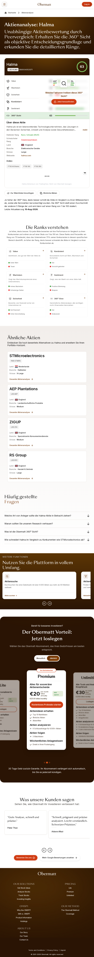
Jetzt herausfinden (65, 102)
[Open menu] (4, 4)
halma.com (26, 155)
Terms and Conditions (36, 950)
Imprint (63, 950)
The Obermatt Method (70, 910)
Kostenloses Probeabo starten (46, 704)
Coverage (70, 914)
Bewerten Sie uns (24, 858)
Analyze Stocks (24, 892)
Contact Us (23, 940)
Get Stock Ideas (23, 888)
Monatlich (40, 658)
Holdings (23, 921)
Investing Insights (24, 899)
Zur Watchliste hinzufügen (22, 193)
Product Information (24, 918)
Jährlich (53, 658)
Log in (87, 4)
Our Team (24, 936)
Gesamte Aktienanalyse (19, 379)
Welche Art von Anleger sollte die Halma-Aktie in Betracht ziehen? (37, 515)
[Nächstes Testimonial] (50, 850)
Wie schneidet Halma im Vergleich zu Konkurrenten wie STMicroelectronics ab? (44, 539)
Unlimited (70, 895)
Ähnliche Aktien (50, 193)
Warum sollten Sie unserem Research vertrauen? (28, 523)
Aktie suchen (10, 595)
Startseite (12, 13)
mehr (85, 130)
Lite (70, 888)
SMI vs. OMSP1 (24, 914)
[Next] (50, 603)
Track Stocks (23, 895)
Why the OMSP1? (24, 910)
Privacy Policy (52, 950)
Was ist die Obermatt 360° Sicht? (21, 531)
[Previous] (44, 603)
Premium (70, 892)
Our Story (24, 932)
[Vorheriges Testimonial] (44, 850)
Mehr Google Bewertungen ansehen (58, 858)
